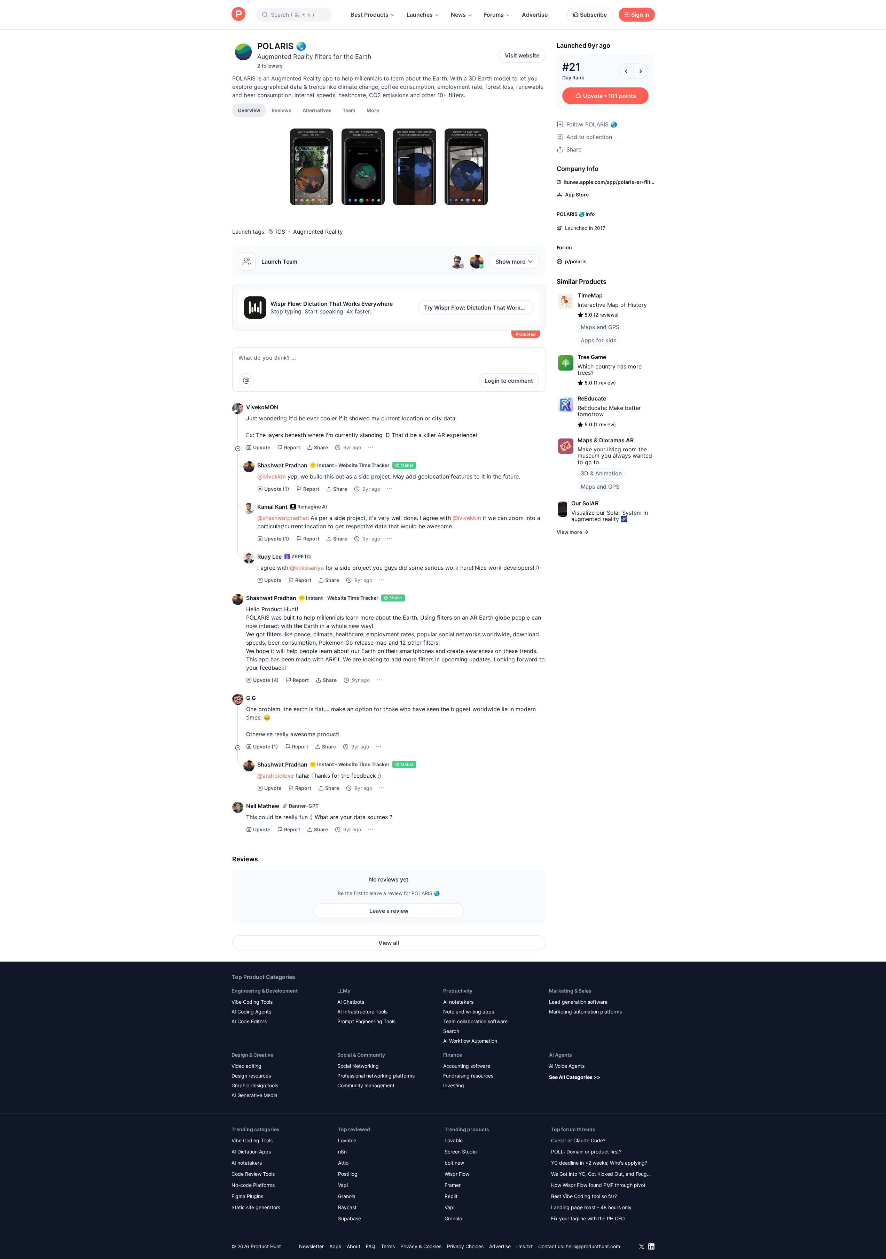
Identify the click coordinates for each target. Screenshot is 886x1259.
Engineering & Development (265, 991)
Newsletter (311, 1246)
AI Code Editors (249, 1021)
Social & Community (361, 1055)
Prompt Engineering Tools (366, 1021)
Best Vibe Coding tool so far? (584, 1196)
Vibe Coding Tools (252, 1002)
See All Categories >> (575, 1077)
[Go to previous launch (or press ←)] (626, 71)
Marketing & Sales (570, 991)
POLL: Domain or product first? (586, 1152)
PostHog (348, 1174)
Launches (420, 14)
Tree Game (592, 356)
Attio (343, 1163)
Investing (453, 1085)
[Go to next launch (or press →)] (641, 71)
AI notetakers (458, 1002)
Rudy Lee (269, 556)
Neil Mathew (262, 805)
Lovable (347, 1140)
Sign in (640, 14)
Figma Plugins (247, 1196)
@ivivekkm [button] (271, 476)
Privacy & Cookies (420, 1246)
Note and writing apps (468, 1012)
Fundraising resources (468, 1076)
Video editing (246, 1066)
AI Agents (560, 1055)
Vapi (343, 1185)
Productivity (457, 991)
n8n (342, 1152)
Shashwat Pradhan (282, 465)
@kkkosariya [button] (307, 567)
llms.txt (524, 1246)
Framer (453, 1185)
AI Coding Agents (251, 1012)
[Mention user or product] (246, 380)
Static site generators (256, 1207)
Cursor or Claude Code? (578, 1140)
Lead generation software (578, 1002)
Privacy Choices (465, 1246)
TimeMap (590, 295)
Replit (451, 1196)
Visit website (522, 55)
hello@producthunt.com (593, 1246)
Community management (365, 1085)
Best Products (370, 14)
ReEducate (592, 398)
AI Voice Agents (567, 1066)
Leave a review (388, 910)
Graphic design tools (255, 1085)
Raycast (347, 1207)
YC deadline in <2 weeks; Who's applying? (599, 1163)
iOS (280, 231)
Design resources (251, 1076)
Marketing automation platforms (585, 1012)
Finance (452, 1055)
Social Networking (358, 1066)
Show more (510, 261)
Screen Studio (461, 1152)
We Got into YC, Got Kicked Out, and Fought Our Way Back (601, 1174)
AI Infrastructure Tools (362, 1012)
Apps (335, 1246)
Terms (388, 1246)
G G (251, 697)
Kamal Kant (272, 506)
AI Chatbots (350, 1002)
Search (451, 1031)
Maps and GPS (600, 327)
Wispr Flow (457, 1174)
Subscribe (593, 14)
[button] (373, 110)
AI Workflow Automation (470, 1041)
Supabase (349, 1218)
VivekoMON (262, 407)
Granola (346, 1196)
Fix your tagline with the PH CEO (588, 1218)
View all (388, 942)
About (353, 1246)
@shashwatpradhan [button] (283, 517)
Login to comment (509, 380)
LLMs (343, 991)
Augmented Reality (318, 231)
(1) (276, 489)
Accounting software (466, 1066)
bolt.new (454, 1163)
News (458, 14)
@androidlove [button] (275, 775)
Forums (494, 14)
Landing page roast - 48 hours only (591, 1207)
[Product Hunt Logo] (238, 14)
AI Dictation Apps (251, 1152)
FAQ (370, 1246)
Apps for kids (598, 340)
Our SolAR (584, 503)
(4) (266, 680)
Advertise (535, 14)
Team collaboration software (475, 1021)
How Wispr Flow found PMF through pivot (598, 1185)
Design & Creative (252, 1055)
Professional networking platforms (376, 1076)
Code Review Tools (253, 1174)
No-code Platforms (253, 1185)
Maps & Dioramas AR (606, 440)
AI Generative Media (254, 1095)
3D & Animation (601, 473)
